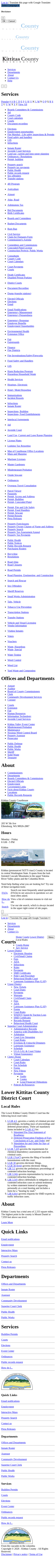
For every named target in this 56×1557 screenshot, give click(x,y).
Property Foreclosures (18, 523)
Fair (9, 339)
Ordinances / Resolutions (19, 156)
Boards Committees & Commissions (25, 109)
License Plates (14, 440)
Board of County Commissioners (23, 691)
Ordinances (13, 480)
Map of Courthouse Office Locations (25, 451)
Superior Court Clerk (11, 1306)
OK (3, 21)
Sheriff (10, 752)
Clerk (10, 694)
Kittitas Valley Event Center (21, 724)
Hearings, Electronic (17, 384)
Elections (11, 129)
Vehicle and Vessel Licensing (21, 622)
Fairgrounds (13, 342)
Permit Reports (14, 515)
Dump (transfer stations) (19, 293)
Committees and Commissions (22, 245)
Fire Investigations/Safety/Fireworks (25, 355)
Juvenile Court (14, 430)
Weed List (12, 665)
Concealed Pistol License (19, 247)
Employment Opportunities (20, 326)
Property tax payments (18, 167)
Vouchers (12, 641)
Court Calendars (15, 261)
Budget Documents (16, 223)
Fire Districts (13, 350)
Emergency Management (19, 312)
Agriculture (13, 189)
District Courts (14, 283)
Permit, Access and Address (21, 496)
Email (10, 304)
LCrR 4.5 (12, 1121)
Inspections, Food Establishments (23, 414)
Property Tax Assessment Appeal (23, 532)
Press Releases (14, 518)
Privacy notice (21, 1554)
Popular (5, 101)
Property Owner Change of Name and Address (30, 526)
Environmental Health (18, 331)
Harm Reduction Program (20, 371)
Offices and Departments (13, 1284)
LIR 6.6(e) (12, 1193)
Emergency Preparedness (19, 315)
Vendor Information (17, 625)
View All (22, 104)
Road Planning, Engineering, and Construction (30, 575)
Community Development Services (24, 697)
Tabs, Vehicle (14, 601)
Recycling (12, 554)
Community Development (14, 1300)
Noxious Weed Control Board (22, 732)
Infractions (12, 143)
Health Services (15, 379)
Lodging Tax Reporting (19, 446)
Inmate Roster (14, 148)
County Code (14, 115)
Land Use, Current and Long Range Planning (29, 435)
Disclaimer (6, 1554)
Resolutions (13, 556)
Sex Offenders (14, 586)
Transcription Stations (18, 612)
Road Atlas (12, 562)
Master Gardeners (16, 464)
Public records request (18, 173)
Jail (9, 112)
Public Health (14, 170)
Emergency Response (18, 320)
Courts (10, 121)
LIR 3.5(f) (12, 1179)
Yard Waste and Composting (21, 670)
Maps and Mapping (17, 454)
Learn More (7, 1222)
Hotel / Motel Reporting (19, 390)
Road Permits (14, 570)
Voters (10, 636)
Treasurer (12, 757)
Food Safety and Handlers (20, 360)
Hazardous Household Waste (21, 374)
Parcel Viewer (14, 491)
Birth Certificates (15, 213)
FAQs (5, 893)
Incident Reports (15, 398)
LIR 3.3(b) (12, 1174)
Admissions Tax (15, 205)
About (10, 75)
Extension (12, 708)
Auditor (11, 688)
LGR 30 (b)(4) (14, 1165)
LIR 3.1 (11, 1168)
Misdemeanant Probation (19, 469)
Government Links (16, 786)
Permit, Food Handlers (18, 510)
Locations (12, 792)
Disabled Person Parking (19, 277)
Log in (4, 2)
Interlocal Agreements (18, 419)
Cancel (12, 21)
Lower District (37, 937)
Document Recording (18, 288)
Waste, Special (14, 649)
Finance (11, 347)
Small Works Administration (21, 596)
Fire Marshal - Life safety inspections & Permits (30, 134)
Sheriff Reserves (15, 591)
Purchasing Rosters (16, 548)
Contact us (6, 1261)
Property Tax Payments (18, 535)
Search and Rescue (16, 580)
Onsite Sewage (14, 475)
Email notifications (10, 1239)
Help (9, 80)
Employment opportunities (20, 131)
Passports (12, 493)
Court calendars (15, 118)
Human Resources (16, 713)
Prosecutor (12, 738)
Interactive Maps (9, 1250)
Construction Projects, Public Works (25, 250)
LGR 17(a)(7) (14, 1157)
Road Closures (14, 564)
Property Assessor (16, 735)
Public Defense (14, 743)
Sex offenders (14, 175)
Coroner (11, 699)
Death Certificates (16, 274)
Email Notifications (16, 309)
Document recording (17, 123)
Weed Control (14, 660)
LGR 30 (11, 1163)
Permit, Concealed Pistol (19, 502)
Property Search (15, 529)
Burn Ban (12, 229)
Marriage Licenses (16, 459)
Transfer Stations (15, 617)
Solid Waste (13, 754)
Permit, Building (15, 499)
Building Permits (9, 1334)
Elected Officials (15, 298)
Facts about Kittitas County (20, 789)
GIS (9, 140)
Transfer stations (15, 178)
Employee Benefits (16, 323)
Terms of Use (35, 1554)
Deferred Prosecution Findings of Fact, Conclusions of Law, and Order (33, 1139)
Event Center (7, 1351)
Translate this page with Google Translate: (30, 2)
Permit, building (15, 159)
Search (5, 906)
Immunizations (14, 395)
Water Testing (14, 654)
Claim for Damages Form (20, 237)
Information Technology (19, 716)
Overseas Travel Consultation (21, 485)
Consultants (13, 256)
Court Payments (15, 266)
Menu (51, 937)
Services (11, 69)
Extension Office (15, 334)
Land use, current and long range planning (28, 153)
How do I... (7, 1367)
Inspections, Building (17, 411)
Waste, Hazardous (16, 646)
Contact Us (13, 78)
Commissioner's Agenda (19, 239)
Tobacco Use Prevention (19, 607)
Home (19, 937)
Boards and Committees (19, 218)
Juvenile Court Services (19, 151)
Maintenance (13, 730)
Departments (13, 72)
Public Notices (14, 543)
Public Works (14, 749)
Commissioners (15, 772)
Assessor (5, 1295)
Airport (11, 194)
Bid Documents (15, 210)
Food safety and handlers (19, 137)
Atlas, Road (13, 199)
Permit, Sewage (15, 513)
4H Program (13, 184)
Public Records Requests (19, 795)
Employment (13, 784)
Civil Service (13, 234)
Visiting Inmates (15, 631)
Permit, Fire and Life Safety (21, 507)
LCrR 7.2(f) (13, 1149)
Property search (15, 164)
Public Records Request (19, 546)
